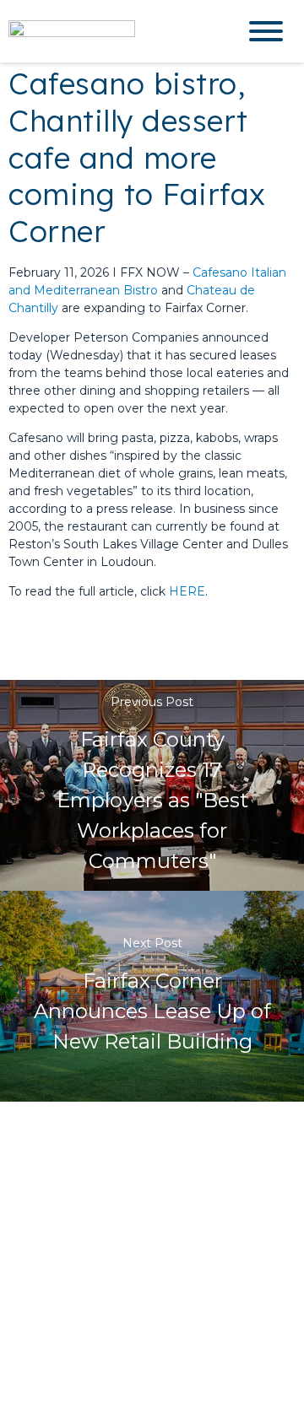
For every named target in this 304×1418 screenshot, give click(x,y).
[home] (109, 30)
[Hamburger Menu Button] (266, 31)
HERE (187, 591)
